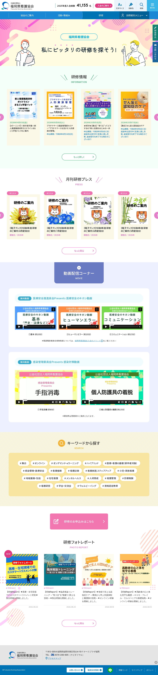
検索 (141, 8)
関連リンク (123, 670)
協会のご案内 (27, 15)
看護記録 (74, 470)
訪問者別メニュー (134, 15)
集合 (24, 463)
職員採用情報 (93, 670)
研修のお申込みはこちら (79, 521)
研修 (101, 15)
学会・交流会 (65, 485)
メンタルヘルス (73, 478)
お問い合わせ (155, 53)
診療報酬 (128, 478)
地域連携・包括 (33, 478)
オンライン (40, 463)
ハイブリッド (92, 463)
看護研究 (45, 485)
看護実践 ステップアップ (99, 470)
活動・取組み (64, 15)
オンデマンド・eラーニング (66, 463)
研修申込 (155, 34)
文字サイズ (120, 8)
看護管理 (111, 478)
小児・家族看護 (126, 470)
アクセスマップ (54, 658)
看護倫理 (57, 470)
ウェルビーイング (87, 485)
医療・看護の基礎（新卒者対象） (122, 463)
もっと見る (79, 250)
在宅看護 (53, 478)
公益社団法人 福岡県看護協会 (17, 6)
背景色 (131, 8)
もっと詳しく (79, 156)
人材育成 (93, 478)
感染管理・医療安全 (34, 470)
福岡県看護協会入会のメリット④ (89, 341)
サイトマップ (137, 670)
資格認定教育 (111, 485)
